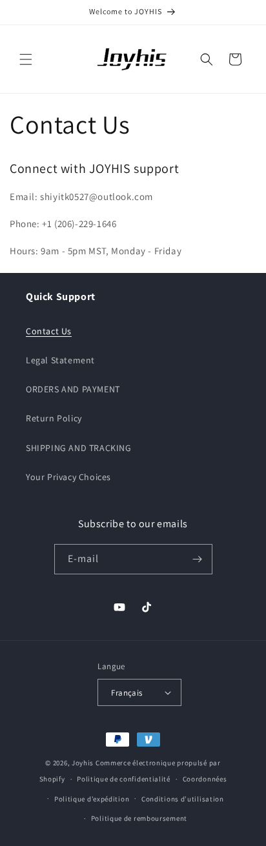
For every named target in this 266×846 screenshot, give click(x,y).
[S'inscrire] (197, 559)
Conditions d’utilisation (182, 798)
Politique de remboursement (139, 818)
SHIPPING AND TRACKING (79, 448)
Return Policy (54, 418)
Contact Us (49, 331)
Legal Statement (60, 360)
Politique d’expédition (91, 798)
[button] (26, 59)
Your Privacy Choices (68, 477)
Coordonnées (205, 778)
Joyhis (83, 762)
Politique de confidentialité (123, 778)
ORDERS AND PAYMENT (73, 389)
